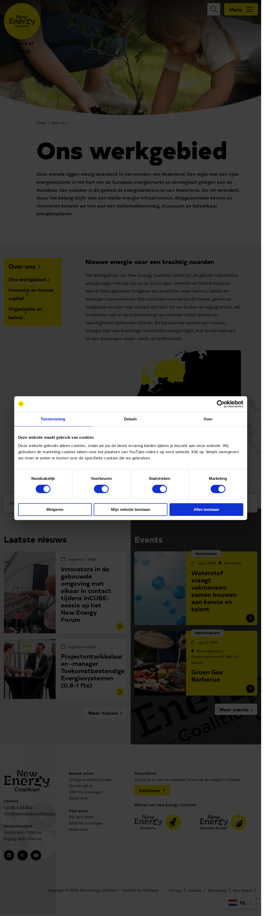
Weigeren (54, 509)
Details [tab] (130, 419)
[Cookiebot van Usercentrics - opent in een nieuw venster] (220, 404)
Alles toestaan (206, 509)
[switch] (101, 489)
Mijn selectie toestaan (130, 509)
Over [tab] (208, 419)
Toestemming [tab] (53, 419)
